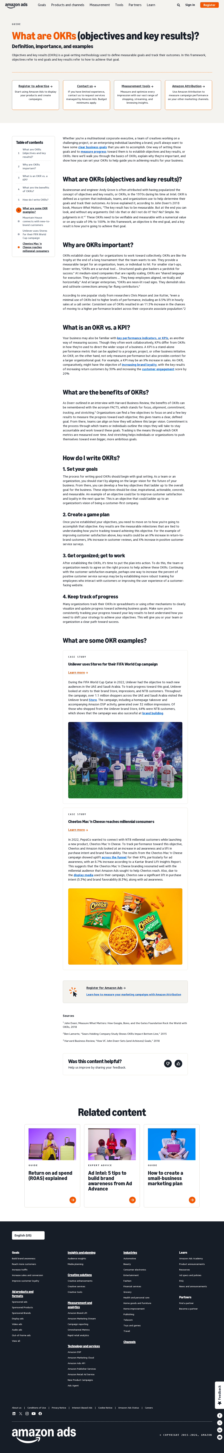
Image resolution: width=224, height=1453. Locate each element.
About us (16, 1407)
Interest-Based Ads (82, 1407)
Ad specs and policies (190, 1275)
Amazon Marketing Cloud (81, 1357)
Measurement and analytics (80, 1305)
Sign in (190, 5)
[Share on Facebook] (219, 1415)
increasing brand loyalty (139, 364)
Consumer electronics (134, 1269)
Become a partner (188, 1308)
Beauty (127, 1264)
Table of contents (29, 142)
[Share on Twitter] (219, 1422)
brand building (152, 713)
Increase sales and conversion (27, 1275)
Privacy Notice (59, 1407)
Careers (149, 1407)
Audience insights (77, 1258)
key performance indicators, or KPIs (142, 338)
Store (93, 700)
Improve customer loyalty (25, 1280)
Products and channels (67, 5)
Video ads (17, 1324)
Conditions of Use (36, 1407)
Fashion (127, 1280)
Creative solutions (80, 1275)
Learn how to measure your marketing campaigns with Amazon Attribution (133, 994)
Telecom (128, 1319)
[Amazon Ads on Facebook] (40, 1414)
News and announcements (193, 1286)
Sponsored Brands (21, 1312)
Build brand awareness (23, 1258)
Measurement (100, 5)
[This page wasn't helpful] (168, 1064)
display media (83, 875)
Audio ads (17, 1329)
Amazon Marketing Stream (82, 1318)
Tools (119, 5)
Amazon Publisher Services (82, 1368)
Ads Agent (73, 1385)
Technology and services (84, 1346)
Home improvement (134, 1308)
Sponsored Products (22, 1307)
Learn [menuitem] (183, 1253)
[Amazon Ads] (13, 5)
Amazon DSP (74, 1352)
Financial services (132, 1286)
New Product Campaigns (80, 1379)
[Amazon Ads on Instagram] (27, 1414)
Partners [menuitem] (185, 1297)
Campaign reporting (78, 1324)
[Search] (178, 5)
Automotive (129, 1258)
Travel (126, 1331)
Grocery (127, 1291)
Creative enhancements (80, 1280)
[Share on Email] (219, 1437)
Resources (184, 1269)
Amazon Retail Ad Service (81, 1374)
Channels (129, 1342)
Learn (151, 5)
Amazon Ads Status (128, 1407)
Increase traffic (20, 1269)
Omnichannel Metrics (79, 1329)
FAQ (181, 1280)
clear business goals (92, 147)
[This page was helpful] (178, 1064)
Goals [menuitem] (15, 1253)
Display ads (18, 1318)
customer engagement (158, 369)
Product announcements (192, 1264)
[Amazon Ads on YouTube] (34, 1414)
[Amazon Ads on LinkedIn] (14, 1414)
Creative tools (75, 1291)
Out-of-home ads (21, 1335)
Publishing (128, 1314)
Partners (135, 5)
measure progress (93, 151)
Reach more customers (24, 1264)
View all (16, 1340)
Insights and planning (81, 1253)
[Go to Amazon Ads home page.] (44, 1435)
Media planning (75, 1264)
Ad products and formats (22, 1294)
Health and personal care (136, 1297)
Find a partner (186, 1303)
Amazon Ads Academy (191, 1258)
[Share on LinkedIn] (219, 1430)
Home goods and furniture (137, 1303)
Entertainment (131, 1275)
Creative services (76, 1286)
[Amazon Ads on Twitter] (20, 1414)
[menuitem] (28, 1319)
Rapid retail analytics (78, 1335)
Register (209, 5)
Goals (42, 5)
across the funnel (114, 857)
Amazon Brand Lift (77, 1312)
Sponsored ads (19, 1301)
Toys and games (132, 1325)
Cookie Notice (105, 1407)
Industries (130, 1253)
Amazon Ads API (76, 1363)
